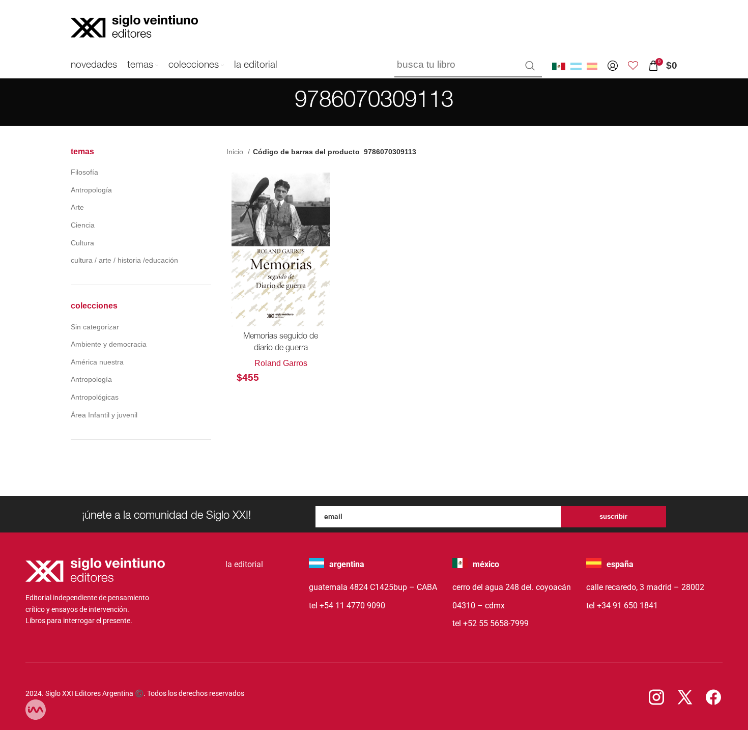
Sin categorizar (95, 327)
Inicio (235, 152)
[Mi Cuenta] (612, 65)
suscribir (613, 516)
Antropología (91, 190)
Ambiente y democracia (109, 344)
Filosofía (84, 172)
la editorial (244, 564)
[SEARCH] (530, 65)
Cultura (82, 243)
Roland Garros (280, 363)
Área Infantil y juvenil (104, 415)
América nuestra (97, 362)
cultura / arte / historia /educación (124, 260)
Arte (77, 207)
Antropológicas (95, 397)
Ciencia (83, 225)
